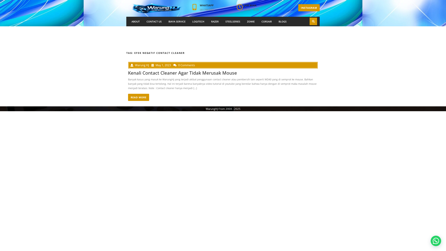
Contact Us (154, 21)
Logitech (198, 21)
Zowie (251, 21)
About (136, 21)
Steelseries (232, 21)
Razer (215, 21)
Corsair (267, 21)
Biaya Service (177, 21)
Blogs (283, 21)
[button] (436, 241)
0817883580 (207, 9)
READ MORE (139, 97)
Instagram (309, 7)
